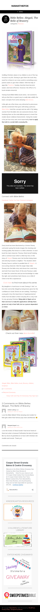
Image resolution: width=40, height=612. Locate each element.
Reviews (21, 24)
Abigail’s (32, 263)
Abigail (9, 258)
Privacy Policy (6, 609)
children (31, 383)
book (20, 383)
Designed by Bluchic (17, 609)
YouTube (17, 200)
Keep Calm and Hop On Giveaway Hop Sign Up (22, 396)
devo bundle (28, 333)
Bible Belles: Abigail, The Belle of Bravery (24, 19)
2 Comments (8, 389)
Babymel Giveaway (9, 392)
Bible (8, 383)
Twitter (11, 200)
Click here (7, 283)
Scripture (5, 386)
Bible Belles (5, 109)
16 (5, 17)
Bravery (25, 383)
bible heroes (29, 100)
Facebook (5, 200)
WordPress (31, 608)
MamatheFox (20, 6)
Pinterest (23, 200)
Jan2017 (6, 20)
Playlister (11, 85)
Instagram (29, 200)
